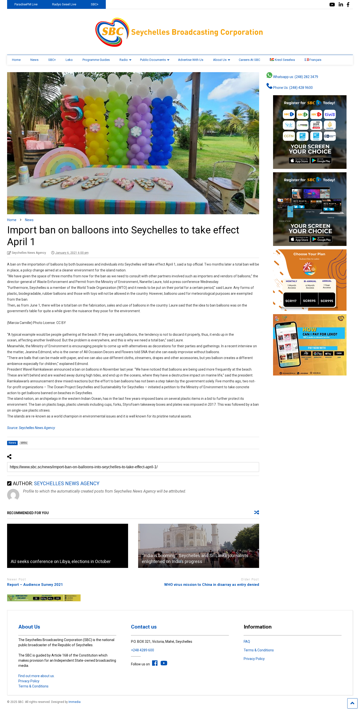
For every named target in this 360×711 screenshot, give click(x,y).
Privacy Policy (28, 681)
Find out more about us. (36, 676)
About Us (220, 60)
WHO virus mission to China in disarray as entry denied (211, 584)
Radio (124, 60)
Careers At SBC (249, 60)
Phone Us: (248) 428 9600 (292, 88)
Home (16, 60)
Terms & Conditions (33, 686)
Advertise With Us (190, 60)
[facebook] (348, 4)
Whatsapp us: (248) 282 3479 (295, 77)
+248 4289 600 (142, 650)
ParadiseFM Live (25, 4)
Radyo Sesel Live (64, 4)
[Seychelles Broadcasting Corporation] (180, 46)
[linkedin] (341, 4)
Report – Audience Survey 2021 (35, 584)
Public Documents (153, 60)
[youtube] (332, 4)
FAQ (247, 642)
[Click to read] (67, 546)
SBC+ (94, 4)
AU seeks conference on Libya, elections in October (61, 561)
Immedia (75, 702)
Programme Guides (96, 60)
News (34, 60)
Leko (69, 60)
